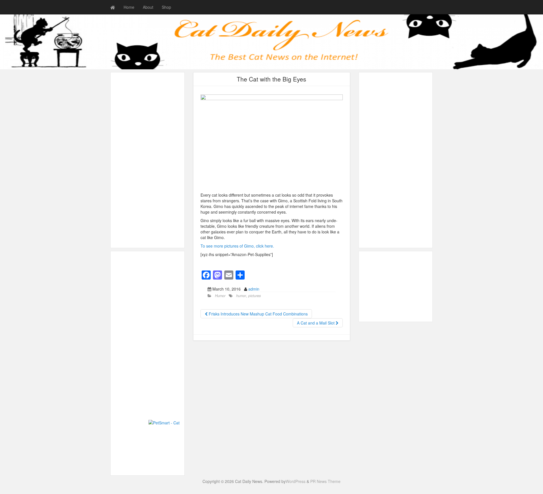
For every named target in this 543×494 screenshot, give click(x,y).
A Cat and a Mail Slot (316, 323)
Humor (220, 295)
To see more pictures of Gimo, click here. (237, 246)
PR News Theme (325, 481)
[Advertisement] (147, 160)
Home (129, 7)
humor (241, 295)
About (148, 7)
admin (253, 289)
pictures (254, 295)
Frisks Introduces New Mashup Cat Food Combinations (258, 314)
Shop (166, 7)
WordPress (295, 481)
